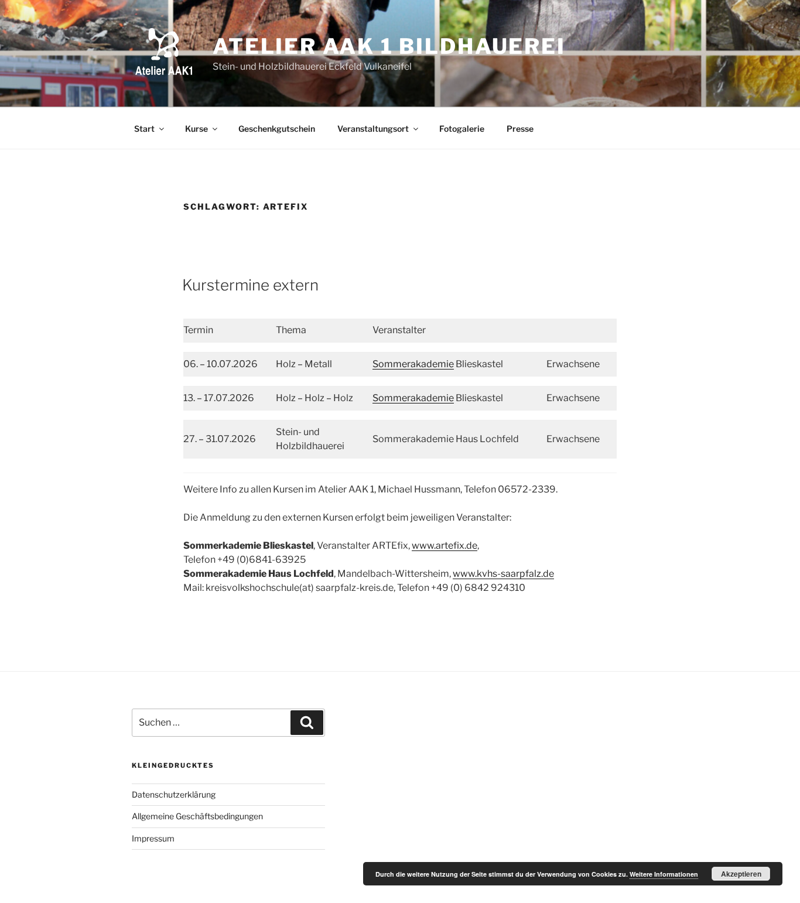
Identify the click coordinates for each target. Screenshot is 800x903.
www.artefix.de (444, 545)
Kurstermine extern (250, 285)
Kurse (196, 129)
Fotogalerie (461, 129)
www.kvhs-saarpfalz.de (503, 573)
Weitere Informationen (664, 874)
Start (144, 129)
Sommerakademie (413, 364)
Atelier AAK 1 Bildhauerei (389, 46)
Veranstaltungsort (373, 129)
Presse (520, 129)
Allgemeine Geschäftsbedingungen (197, 816)
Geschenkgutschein (276, 129)
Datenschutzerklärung (174, 794)
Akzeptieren (741, 873)
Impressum (153, 838)
